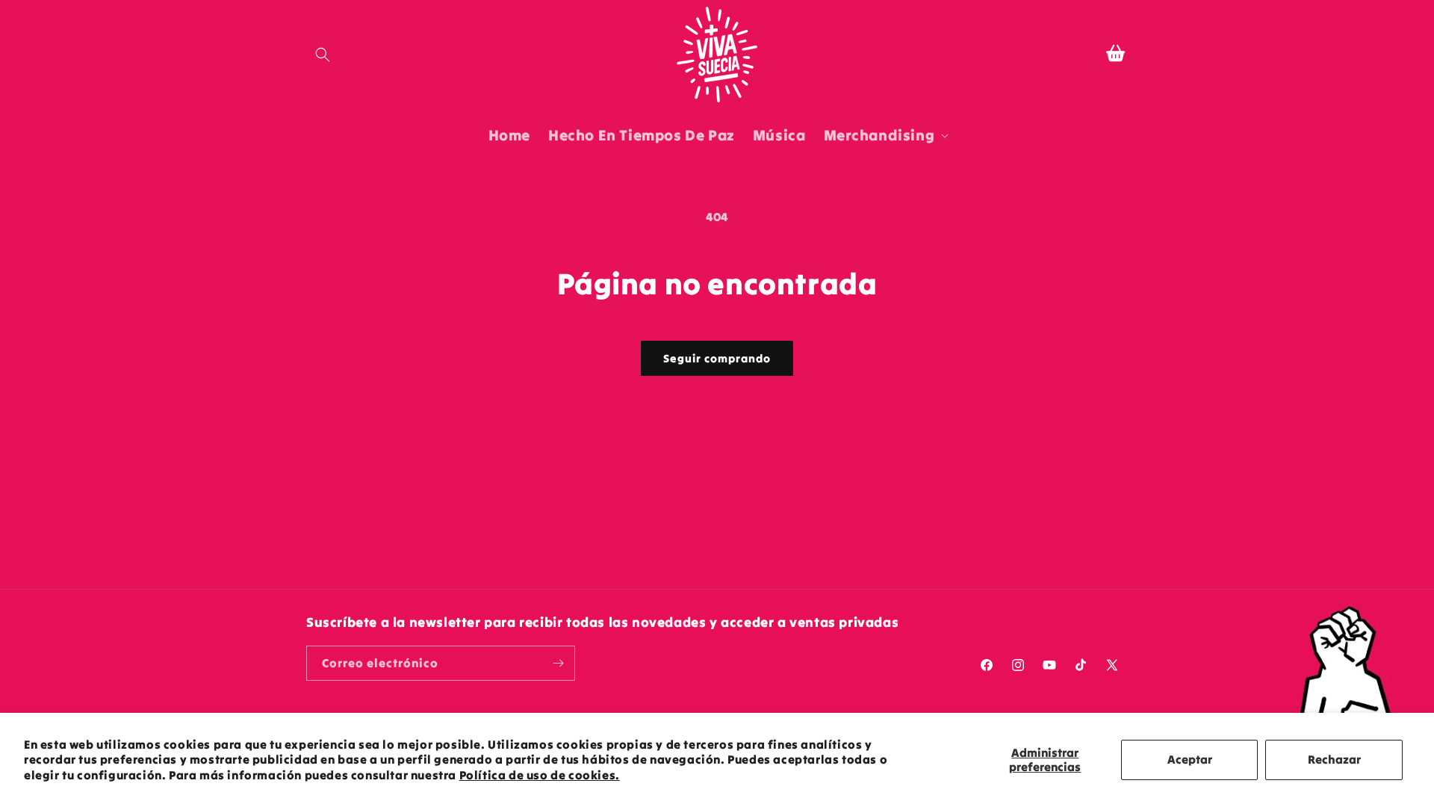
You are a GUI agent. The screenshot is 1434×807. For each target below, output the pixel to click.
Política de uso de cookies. (539, 774)
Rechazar (1334, 759)
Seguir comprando (717, 358)
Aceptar (1189, 759)
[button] (322, 54)
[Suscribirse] (557, 663)
